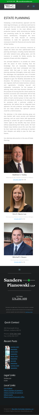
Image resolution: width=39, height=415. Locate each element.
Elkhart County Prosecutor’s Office (14, 397)
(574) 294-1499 (15, 334)
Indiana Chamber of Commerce (13, 393)
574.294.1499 (17, 179)
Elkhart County (8, 395)
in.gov (6, 380)
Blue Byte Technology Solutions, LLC (23, 409)
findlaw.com (7, 378)
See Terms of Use (28, 312)
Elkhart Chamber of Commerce (13, 390)
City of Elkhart (8, 388)
